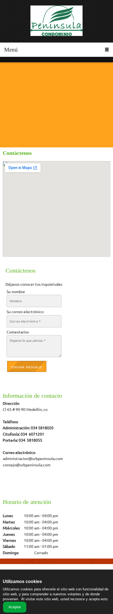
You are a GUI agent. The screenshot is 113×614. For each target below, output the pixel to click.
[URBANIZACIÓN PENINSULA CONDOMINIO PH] (56, 21)
